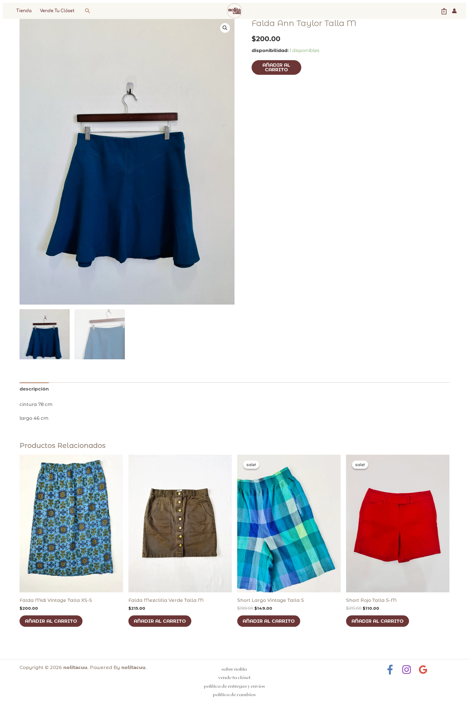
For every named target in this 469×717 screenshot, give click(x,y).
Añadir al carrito (276, 67)
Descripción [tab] (34, 389)
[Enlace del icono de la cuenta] (454, 10)
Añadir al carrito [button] (51, 621)
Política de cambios (234, 694)
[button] (87, 10)
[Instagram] (406, 669)
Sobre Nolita (234, 668)
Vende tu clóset (57, 11)
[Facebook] (390, 669)
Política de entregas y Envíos (234, 686)
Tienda (23, 11)
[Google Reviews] (423, 669)
